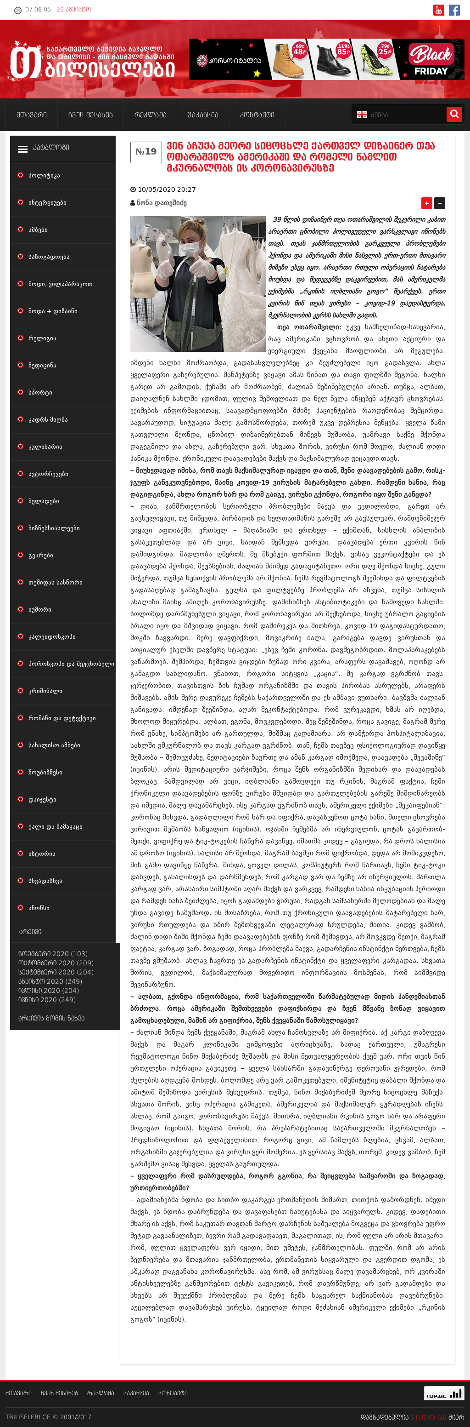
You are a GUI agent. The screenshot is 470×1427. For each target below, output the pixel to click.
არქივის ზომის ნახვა (51, 1018)
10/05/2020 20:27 (167, 190)
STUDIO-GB (428, 1418)
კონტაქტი (173, 1394)
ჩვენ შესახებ (59, 1394)
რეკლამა (100, 1394)
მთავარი (19, 1394)
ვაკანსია (136, 1394)
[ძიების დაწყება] (454, 114)
